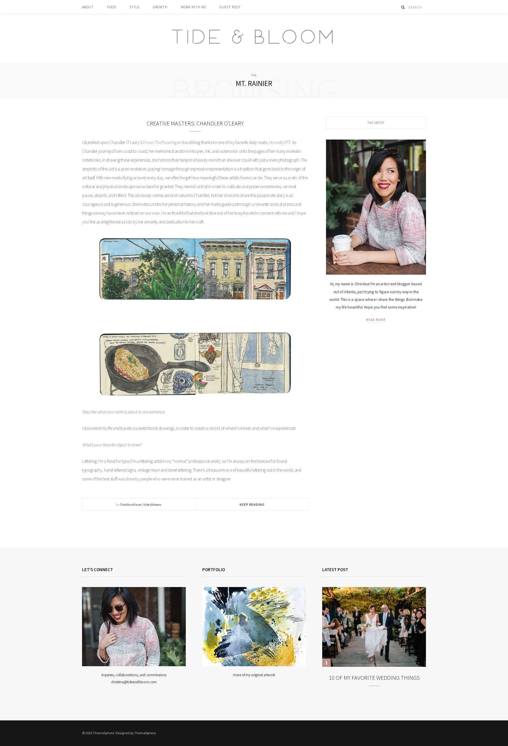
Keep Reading (252, 504)
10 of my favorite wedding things (374, 677)
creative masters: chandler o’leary (195, 123)
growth (160, 7)
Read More (376, 320)
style (134, 7)
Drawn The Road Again (162, 142)
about (88, 7)
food (111, 7)
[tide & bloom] (254, 39)
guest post (230, 7)
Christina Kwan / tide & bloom (140, 504)
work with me (193, 7)
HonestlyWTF (280, 142)
